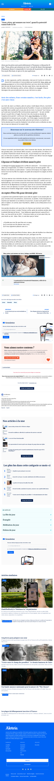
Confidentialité (33, 776)
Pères (15, 302)
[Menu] (10, 4)
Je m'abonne (11, 9)
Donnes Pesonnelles (24, 776)
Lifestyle (7, 747)
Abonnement (23, 750)
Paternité (9, 302)
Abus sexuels (6, 645)
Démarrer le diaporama (45, 257)
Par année (37, 745)
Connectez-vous (32, 383)
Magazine (22, 749)
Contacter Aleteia (15, 776)
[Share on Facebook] (41, 75)
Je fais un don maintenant (11, 357)
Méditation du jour (11, 525)
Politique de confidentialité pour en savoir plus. (37, 549)
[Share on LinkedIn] (44, 75)
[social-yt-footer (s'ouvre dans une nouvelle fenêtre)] (23, 769)
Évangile (6, 520)
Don (21, 752)
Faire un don (27, 143)
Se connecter (27, 764)
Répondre (3, 407)
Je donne (26, 9)
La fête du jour (9, 515)
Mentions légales (31, 773)
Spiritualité (8, 749)
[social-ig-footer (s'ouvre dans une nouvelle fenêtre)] (31, 769)
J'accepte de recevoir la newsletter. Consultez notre (20, 333)
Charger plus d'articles (27, 456)
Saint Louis (31, 6)
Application (22, 747)
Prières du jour (9, 530)
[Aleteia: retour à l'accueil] (27, 3)
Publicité (22, 754)
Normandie (5, 694)
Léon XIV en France (7, 621)
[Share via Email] (49, 75)
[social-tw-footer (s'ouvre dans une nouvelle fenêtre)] (28, 769)
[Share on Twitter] (47, 75)
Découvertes (8, 750)
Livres (3, 302)
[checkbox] (3, 332)
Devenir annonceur (40, 773)
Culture (3, 16)
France (4, 580)
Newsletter (22, 745)
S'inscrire (6, 337)
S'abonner (27, 760)
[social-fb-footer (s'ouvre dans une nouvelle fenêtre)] (25, 769)
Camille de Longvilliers (17, 27)
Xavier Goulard (16, 166)
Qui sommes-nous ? (21, 773)
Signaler (8, 407)
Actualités (8, 745)
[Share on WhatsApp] (52, 75)
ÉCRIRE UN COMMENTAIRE (27, 388)
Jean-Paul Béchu (34, 116)
